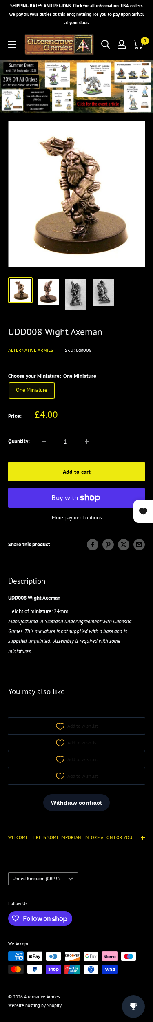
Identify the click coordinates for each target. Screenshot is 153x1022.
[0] (138, 44)
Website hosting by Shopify (35, 1005)
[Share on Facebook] (92, 544)
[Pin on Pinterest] (108, 544)
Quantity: (19, 441)
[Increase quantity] (86, 441)
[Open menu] (12, 44)
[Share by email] (139, 544)
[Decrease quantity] (43, 441)
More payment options (77, 517)
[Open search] (105, 44)
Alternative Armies (30, 350)
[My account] (122, 44)
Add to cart (77, 471)
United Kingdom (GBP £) (36, 878)
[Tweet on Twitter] (123, 544)
